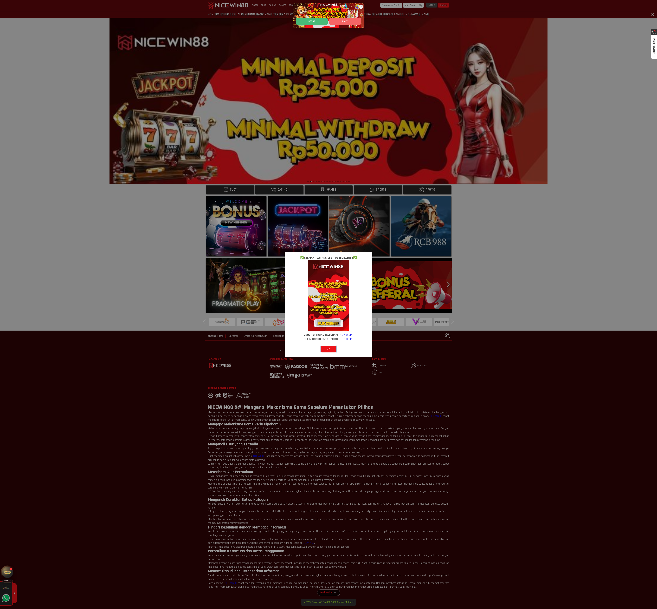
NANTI (345, 21)
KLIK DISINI (346, 335)
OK (328, 349)
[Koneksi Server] (7, 572)
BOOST (311, 21)
